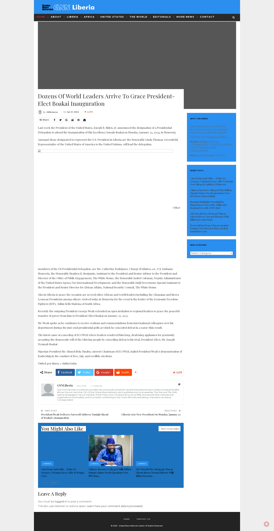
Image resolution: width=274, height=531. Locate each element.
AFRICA (89, 16)
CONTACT (207, 16)
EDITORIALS (162, 16)
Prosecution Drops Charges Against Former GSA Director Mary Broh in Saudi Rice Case (209, 228)
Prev (46, 483)
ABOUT (56, 16)
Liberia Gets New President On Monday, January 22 (151, 414)
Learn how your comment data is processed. (115, 506)
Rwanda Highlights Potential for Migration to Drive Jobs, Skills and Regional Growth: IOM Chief (208, 204)
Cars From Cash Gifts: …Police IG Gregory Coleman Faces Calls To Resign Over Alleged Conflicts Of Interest (211, 181)
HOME (41, 16)
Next (54, 483)
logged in (61, 501)
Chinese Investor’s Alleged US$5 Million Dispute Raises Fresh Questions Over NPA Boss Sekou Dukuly (211, 193)
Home (127, 519)
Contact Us (143, 519)
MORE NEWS (185, 16)
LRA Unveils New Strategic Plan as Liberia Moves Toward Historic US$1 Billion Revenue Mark (209, 216)
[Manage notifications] (266, 524)
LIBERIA (72, 16)
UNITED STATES (112, 16)
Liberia (47, 463)
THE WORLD (138, 16)
